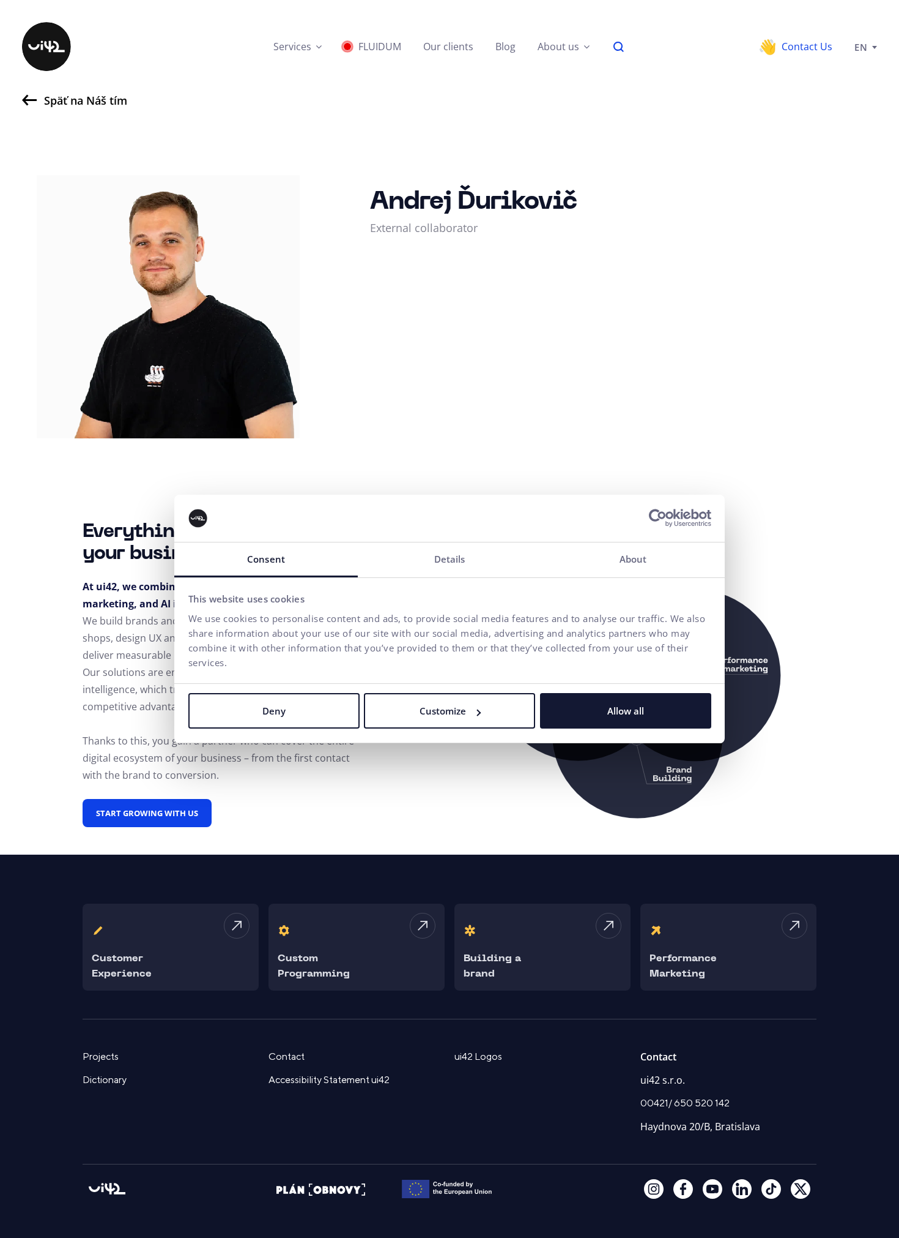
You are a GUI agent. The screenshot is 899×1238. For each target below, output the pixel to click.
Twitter (800, 1189)
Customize (443, 711)
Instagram (654, 1189)
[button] (297, 46)
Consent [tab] (266, 559)
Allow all (625, 711)
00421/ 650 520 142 (685, 1103)
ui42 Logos (478, 1056)
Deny (274, 711)
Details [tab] (449, 559)
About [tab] (633, 559)
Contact (286, 1056)
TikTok (771, 1189)
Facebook (683, 1189)
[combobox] (865, 46)
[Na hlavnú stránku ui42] (46, 46)
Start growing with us (147, 813)
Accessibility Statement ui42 (329, 1080)
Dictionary (105, 1080)
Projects (101, 1056)
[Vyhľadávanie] (619, 46)
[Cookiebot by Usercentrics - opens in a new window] (657, 518)
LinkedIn (742, 1189)
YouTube (712, 1189)
